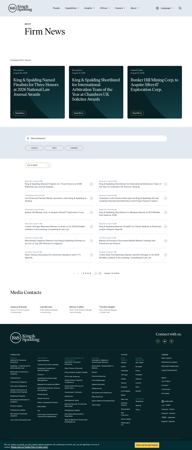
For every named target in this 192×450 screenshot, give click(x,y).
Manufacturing (97, 397)
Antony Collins (76, 307)
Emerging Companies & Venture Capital (46, 369)
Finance (40, 374)
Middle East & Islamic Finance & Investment (48, 389)
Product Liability (16, 406)
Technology (96, 405)
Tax (38, 411)
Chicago (124, 375)
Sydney (138, 405)
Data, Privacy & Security (73, 368)
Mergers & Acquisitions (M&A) (48, 384)
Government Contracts (73, 392)
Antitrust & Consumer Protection (18, 361)
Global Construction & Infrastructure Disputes (18, 391)
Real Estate (41, 406)
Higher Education (98, 384)
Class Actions (15, 378)
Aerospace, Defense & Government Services (100, 361)
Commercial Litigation (18, 382)
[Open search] (180, 8)
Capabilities (15, 355)
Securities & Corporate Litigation (18, 415)
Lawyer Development (169, 370)
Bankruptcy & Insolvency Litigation (19, 373)
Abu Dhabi (139, 362)
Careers (165, 355)
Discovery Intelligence (18, 386)
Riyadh (138, 391)
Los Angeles (125, 391)
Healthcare (69, 396)
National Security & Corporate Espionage (76, 405)
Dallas (123, 379)
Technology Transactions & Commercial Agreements (47, 415)
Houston (124, 387)
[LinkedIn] (165, 341)
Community (166, 389)
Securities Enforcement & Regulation (74, 415)
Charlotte (124, 371)
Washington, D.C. (125, 424)
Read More (20, 113)
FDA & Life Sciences (72, 376)
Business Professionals (170, 366)
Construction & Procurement (48, 365)
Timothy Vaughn (107, 307)
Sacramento (125, 409)
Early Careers (166, 358)
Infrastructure (97, 388)
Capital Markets (43, 360)
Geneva (138, 379)
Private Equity (42, 394)
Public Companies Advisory (47, 402)
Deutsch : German (168, 413)
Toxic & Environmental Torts (20, 420)
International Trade (72, 400)
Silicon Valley (126, 419)
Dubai (138, 371)
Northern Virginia (124, 404)
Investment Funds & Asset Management (47, 379)
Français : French (168, 409)
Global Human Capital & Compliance (74, 381)
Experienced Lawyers (169, 362)
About (164, 378)
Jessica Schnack (18, 307)
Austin (123, 366)
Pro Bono (165, 385)
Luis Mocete (46, 307)
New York (124, 399)
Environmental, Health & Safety (76, 372)
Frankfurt (139, 375)
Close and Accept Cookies (147, 445)
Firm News (165, 393)
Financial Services (99, 376)
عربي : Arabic (166, 405)
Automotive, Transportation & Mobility (102, 367)
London (138, 383)
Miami (123, 395)
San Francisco (124, 414)
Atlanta (123, 362)
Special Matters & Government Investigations (76, 421)
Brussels (139, 366)
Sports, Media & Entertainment (103, 401)
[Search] (28, 138)
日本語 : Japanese (168, 417)
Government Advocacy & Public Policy (74, 387)
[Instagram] (171, 341)
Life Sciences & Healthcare (102, 393)
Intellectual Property (17, 396)
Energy (94, 372)
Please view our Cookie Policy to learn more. (29, 447)
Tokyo (138, 409)
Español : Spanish (168, 421)
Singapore (139, 401)
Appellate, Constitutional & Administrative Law (20, 367)
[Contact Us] (158, 341)
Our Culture (166, 381)
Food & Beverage (98, 380)
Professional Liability (17, 410)
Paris (137, 387)
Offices (124, 355)
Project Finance (43, 398)
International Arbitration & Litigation (19, 401)
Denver (123, 383)
